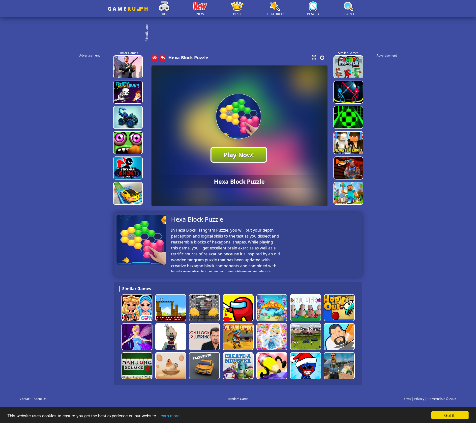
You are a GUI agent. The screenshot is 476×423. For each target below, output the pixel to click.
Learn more (168, 415)
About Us (40, 399)
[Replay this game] (322, 58)
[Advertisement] (240, 32)
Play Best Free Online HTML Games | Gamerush (128, 8)
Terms (406, 399)
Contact (25, 399)
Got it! (450, 415)
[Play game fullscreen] (314, 57)
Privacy (419, 399)
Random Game (238, 399)
